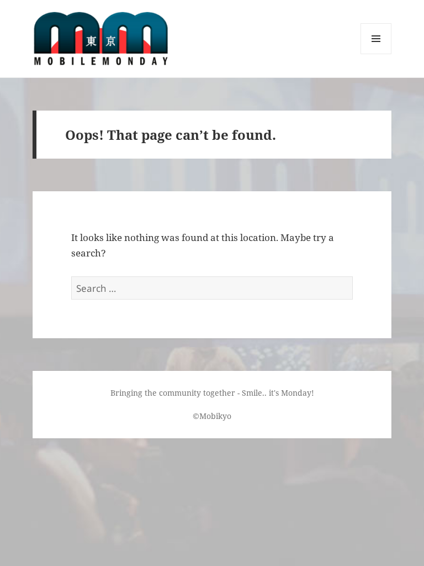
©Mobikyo (212, 416)
